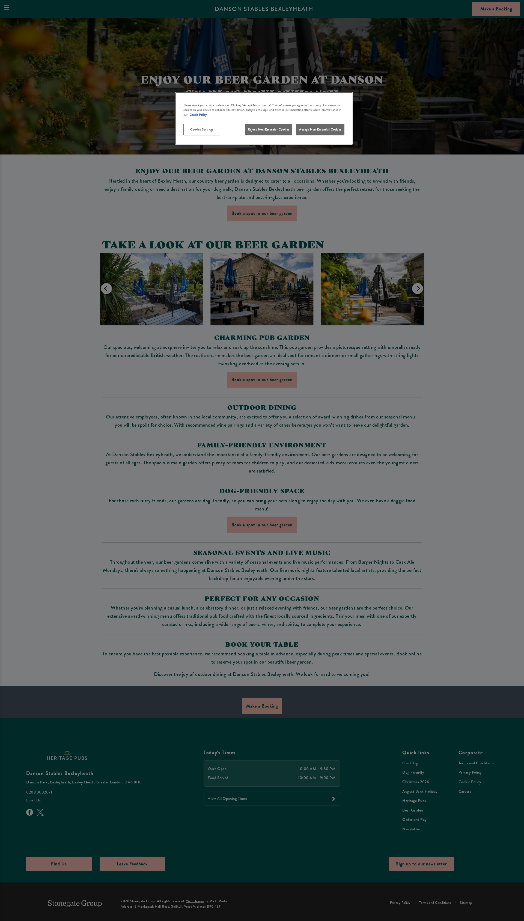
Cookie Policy (198, 114)
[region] (264, 118)
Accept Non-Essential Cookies (320, 129)
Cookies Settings (201, 129)
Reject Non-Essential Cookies (268, 129)
